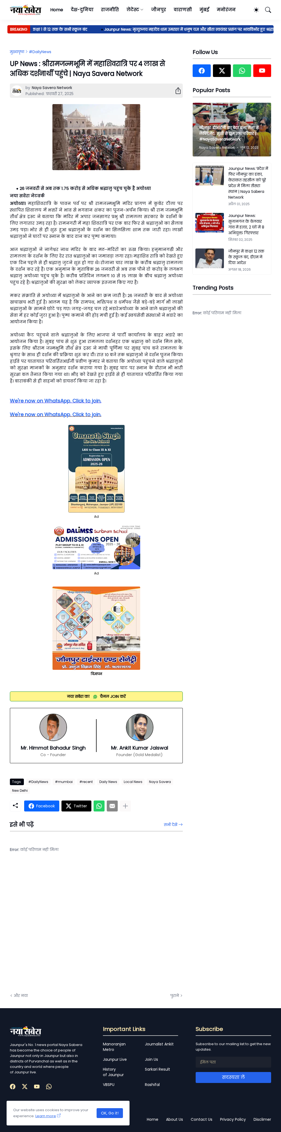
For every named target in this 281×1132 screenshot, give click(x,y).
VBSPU (108, 1084)
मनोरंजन (226, 10)
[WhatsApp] (99, 806)
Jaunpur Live (115, 1059)
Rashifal (152, 1084)
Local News (133, 781)
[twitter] (222, 70)
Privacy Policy (233, 1119)
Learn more (45, 1116)
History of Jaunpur (113, 1072)
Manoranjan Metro (114, 1046)
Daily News (108, 781)
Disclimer (262, 1119)
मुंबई (204, 10)
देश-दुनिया (82, 10)
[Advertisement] (65, 927)
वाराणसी (183, 10)
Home (56, 10)
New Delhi (20, 790)
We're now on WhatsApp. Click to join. (55, 400)
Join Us (151, 1059)
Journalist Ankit (159, 1044)
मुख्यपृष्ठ (17, 52)
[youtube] (262, 70)
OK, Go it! (110, 1113)
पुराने (174, 995)
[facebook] (201, 70)
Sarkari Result (157, 1069)
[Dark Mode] (253, 9)
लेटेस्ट (133, 10)
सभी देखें (170, 824)
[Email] (112, 806)
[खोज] (265, 9)
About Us (174, 1119)
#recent (86, 781)
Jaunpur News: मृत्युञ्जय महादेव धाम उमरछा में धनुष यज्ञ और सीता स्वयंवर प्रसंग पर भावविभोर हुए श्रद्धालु (178, 29)
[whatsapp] (242, 70)
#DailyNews (40, 52)
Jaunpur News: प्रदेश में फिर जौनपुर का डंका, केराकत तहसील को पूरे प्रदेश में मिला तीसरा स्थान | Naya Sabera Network (248, 183)
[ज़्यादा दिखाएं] (125, 806)
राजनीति (110, 10)
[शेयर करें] (175, 90)
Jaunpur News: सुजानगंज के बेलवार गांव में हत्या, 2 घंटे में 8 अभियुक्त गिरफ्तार (246, 224)
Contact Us (201, 1119)
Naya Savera (160, 781)
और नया (21, 995)
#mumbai (64, 781)
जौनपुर (158, 10)
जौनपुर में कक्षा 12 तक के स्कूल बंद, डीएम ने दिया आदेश (246, 256)
